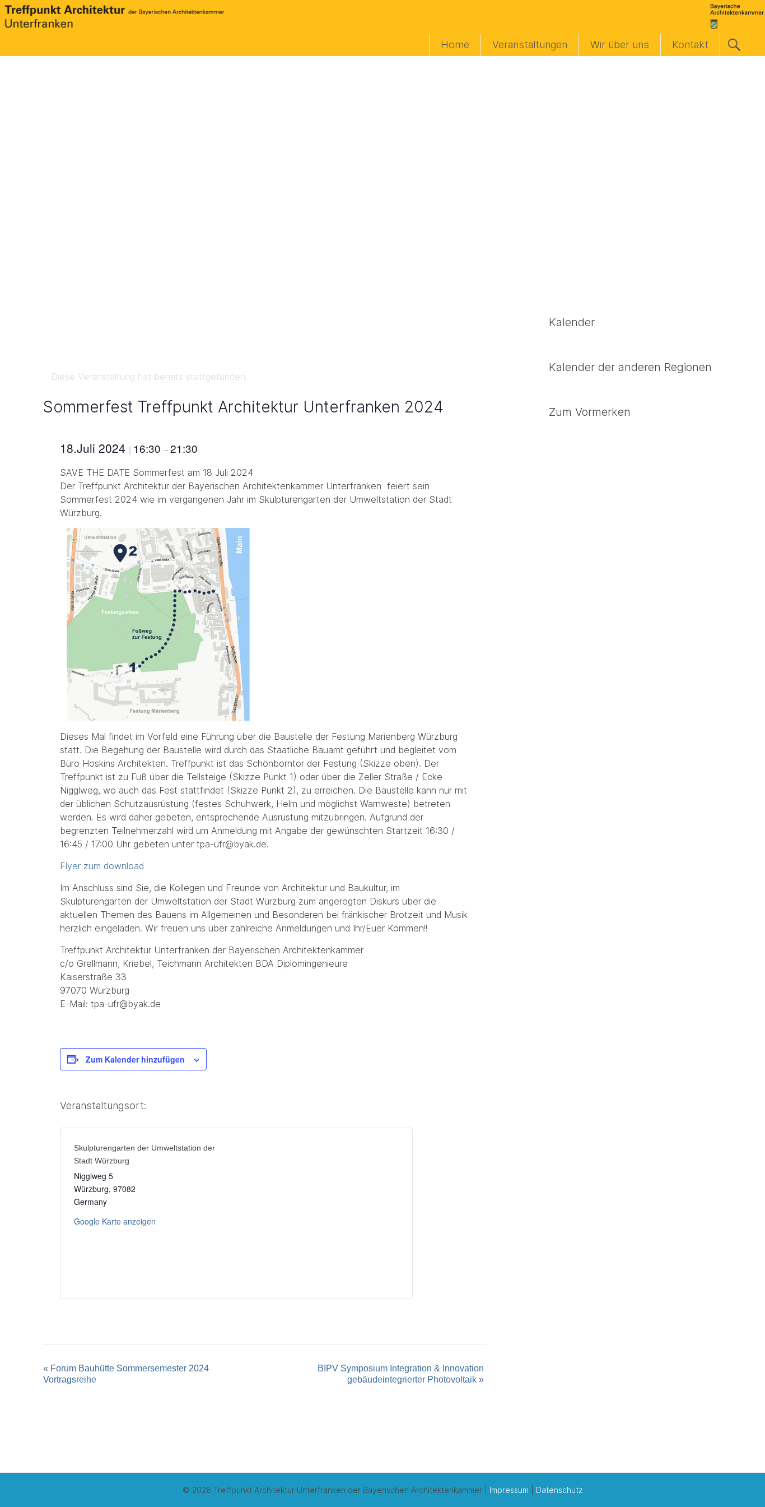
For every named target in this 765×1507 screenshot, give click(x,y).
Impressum (509, 1490)
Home (455, 44)
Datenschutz (559, 1490)
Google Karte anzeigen (115, 1221)
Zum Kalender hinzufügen (135, 1059)
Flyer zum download (102, 865)
